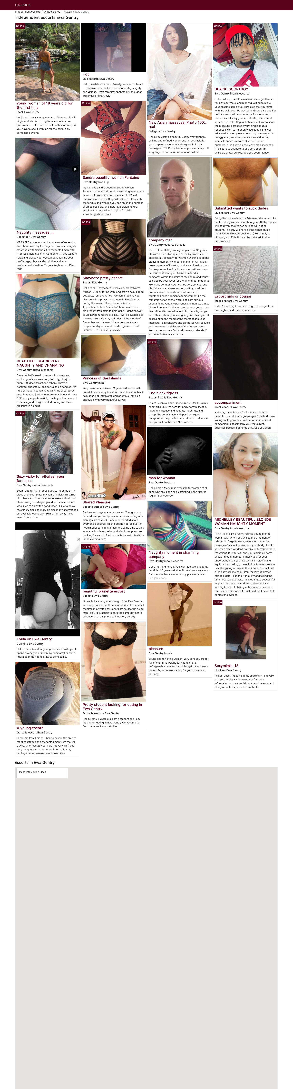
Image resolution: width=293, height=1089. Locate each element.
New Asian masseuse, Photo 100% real (178, 124)
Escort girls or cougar (233, 296)
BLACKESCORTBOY (231, 89)
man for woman (162, 478)
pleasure (156, 649)
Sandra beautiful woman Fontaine (111, 177)
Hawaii (68, 11)
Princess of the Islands (102, 378)
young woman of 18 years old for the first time (45, 105)
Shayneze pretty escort (103, 278)
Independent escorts (27, 11)
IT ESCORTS (22, 4)
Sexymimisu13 (226, 666)
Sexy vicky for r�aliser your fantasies (40, 478)
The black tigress (163, 393)
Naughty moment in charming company (174, 554)
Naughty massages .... (35, 232)
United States (52, 11)
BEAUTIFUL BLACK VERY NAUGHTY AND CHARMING (40, 363)
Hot (86, 74)
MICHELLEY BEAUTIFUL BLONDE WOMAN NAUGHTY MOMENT (243, 521)
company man (160, 240)
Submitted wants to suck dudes (241, 208)
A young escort (30, 728)
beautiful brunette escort (104, 591)
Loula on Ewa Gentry (34, 639)
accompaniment (228, 402)
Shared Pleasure (96, 502)
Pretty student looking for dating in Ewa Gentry (112, 706)
